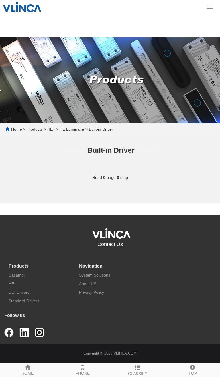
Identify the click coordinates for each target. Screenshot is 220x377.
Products (35, 129)
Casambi (17, 275)
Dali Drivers (19, 292)
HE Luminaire (72, 129)
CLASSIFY (137, 373)
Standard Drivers (24, 301)
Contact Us (110, 244)
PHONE (83, 373)
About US (87, 283)
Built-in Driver (101, 129)
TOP (192, 373)
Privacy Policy (91, 292)
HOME (27, 373)
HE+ (51, 129)
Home (16, 129)
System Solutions (94, 275)
